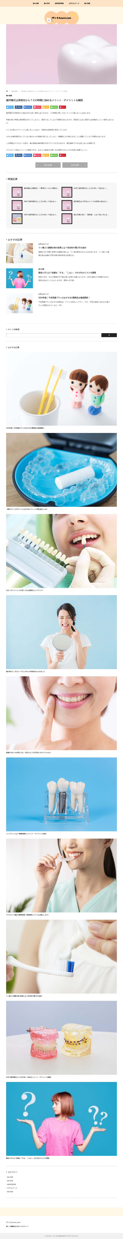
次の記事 (75, 165)
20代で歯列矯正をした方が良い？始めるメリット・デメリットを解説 (28, 1077)
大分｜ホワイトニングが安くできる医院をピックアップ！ (25, 590)
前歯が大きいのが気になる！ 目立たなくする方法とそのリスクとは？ (28, 752)
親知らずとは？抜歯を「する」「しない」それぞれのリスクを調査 (67, 273)
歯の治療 (36, 3)
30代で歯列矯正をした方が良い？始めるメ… (41, 201)
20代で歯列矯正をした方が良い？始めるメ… (41, 215)
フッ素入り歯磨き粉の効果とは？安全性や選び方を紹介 (62, 248)
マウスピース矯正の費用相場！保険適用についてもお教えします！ (27, 915)
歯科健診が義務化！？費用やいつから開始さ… (41, 188)
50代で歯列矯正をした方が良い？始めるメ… (91, 188)
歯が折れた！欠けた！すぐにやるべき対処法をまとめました (25, 671)
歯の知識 (87, 3)
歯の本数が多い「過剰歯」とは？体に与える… (91, 215)
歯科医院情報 (59, 3)
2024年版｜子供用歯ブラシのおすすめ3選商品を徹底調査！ (64, 298)
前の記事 (48, 165)
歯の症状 (47, 3)
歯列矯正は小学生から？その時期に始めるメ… (91, 201)
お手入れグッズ (74, 3)
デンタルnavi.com (13, 1222)
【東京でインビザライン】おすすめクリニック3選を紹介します (26, 509)
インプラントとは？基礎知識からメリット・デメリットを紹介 (26, 834)
